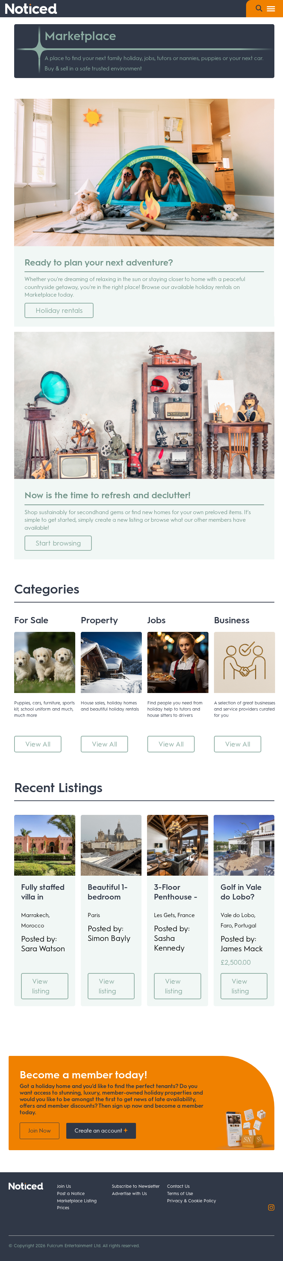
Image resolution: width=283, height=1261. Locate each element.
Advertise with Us (129, 1193)
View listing (40, 986)
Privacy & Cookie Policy (191, 1200)
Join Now (39, 1130)
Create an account (99, 1130)
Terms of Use (180, 1193)
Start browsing (58, 543)
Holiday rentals (59, 310)
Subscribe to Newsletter (136, 1186)
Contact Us (178, 1186)
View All (37, 744)
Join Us (64, 1186)
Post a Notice (71, 1193)
